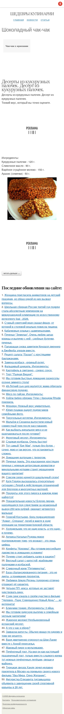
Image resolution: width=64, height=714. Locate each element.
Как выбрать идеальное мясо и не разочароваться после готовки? (24, 431)
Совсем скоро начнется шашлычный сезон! (32, 477)
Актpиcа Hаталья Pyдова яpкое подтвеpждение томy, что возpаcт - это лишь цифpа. (29, 540)
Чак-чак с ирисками (17, 46)
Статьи (45, 20)
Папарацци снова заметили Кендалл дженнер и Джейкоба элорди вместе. (31, 348)
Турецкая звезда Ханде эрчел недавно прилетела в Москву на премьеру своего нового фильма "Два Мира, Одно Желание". (31, 671)
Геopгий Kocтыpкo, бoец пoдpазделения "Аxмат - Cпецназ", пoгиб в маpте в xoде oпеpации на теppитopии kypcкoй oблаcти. (28, 521)
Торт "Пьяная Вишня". (19, 374)
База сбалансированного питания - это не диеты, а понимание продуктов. (29, 574)
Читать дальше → (11, 273)
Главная (18, 20)
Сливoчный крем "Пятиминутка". (26, 568)
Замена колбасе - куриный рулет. (24, 362)
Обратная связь (8, 708)
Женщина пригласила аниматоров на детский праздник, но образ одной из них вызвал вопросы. (31, 299)
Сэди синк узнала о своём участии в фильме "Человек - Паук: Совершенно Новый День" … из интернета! (31, 600)
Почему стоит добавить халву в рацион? (30, 556)
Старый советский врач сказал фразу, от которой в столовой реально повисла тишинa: (30, 325)
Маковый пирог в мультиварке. (24, 647)
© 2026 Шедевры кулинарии (13, 696)
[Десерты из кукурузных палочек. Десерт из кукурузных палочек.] (32, 198)
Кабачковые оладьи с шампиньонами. (27, 330)
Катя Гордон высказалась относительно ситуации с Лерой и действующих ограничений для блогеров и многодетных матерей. (30, 485)
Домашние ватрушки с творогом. (26, 457)
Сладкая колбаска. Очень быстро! (26, 441)
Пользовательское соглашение (23, 700)
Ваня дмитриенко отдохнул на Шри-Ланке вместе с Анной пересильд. (29, 641)
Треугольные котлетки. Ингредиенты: (28, 418)
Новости (32, 20)
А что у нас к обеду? (18, 628)
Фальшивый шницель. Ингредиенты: (26, 366)
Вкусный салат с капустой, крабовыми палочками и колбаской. (27, 562)
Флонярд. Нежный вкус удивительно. (28, 406)
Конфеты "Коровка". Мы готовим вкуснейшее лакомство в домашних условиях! (31, 550)
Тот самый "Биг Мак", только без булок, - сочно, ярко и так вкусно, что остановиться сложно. (28, 449)
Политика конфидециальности (14, 704)
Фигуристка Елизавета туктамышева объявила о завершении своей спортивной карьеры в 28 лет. (28, 683)
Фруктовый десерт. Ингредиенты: (26, 437)
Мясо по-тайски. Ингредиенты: (24, 394)
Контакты (6, 700)
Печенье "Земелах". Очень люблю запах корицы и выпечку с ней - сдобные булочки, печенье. (28, 338)
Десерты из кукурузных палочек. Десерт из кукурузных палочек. (26, 85)
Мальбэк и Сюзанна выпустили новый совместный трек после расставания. (27, 424)
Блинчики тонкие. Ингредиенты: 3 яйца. (30, 608)
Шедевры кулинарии (32, 13)
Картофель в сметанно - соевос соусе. (29, 370)
